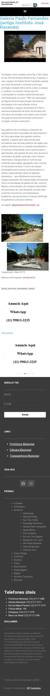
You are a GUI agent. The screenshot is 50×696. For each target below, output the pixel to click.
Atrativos (18, 510)
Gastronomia (20, 566)
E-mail (7, 404)
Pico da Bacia (29, 533)
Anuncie (45, 3)
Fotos (17, 563)
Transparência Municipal (24, 455)
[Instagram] (31, 483)
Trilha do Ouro (29, 550)
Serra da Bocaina (31, 546)
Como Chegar (20, 553)
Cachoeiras (28, 513)
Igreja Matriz (29, 530)
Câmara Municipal (20, 450)
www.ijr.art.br (29, 277)
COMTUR (18, 556)
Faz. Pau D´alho (30, 520)
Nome (7, 394)
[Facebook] (23, 483)
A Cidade (18, 503)
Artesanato (19, 506)
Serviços (18, 580)
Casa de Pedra (30, 516)
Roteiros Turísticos (23, 576)
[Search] (35, 5)
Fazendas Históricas (33, 523)
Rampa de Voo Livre (32, 540)
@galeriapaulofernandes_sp (25, 205)
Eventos (18, 560)
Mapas (17, 573)
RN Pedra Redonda (32, 543)
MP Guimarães (34, 688)
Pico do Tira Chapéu (32, 536)
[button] (25, 11)
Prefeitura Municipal (22, 444)
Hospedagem (20, 570)
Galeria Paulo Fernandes (34, 526)
